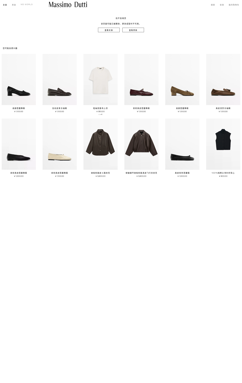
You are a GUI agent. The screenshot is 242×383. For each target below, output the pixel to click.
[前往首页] (68, 4)
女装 (5, 5)
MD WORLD (27, 4)
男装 (14, 5)
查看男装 (133, 30)
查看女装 (109, 30)
